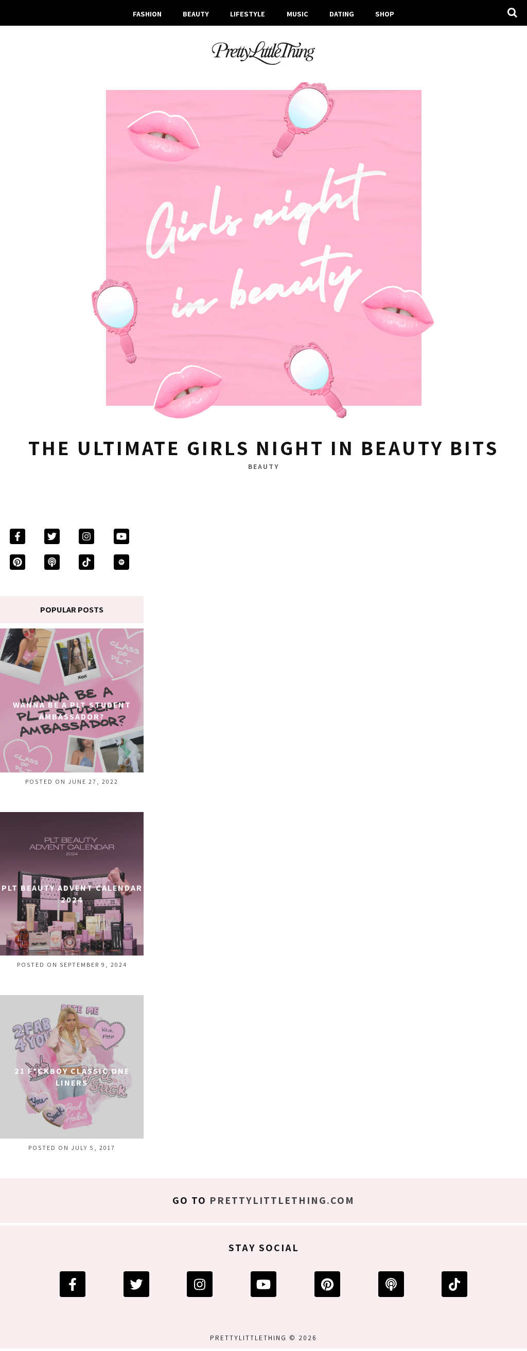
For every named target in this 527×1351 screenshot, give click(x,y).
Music (297, 14)
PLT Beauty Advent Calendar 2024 (72, 893)
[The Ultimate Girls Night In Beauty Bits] (263, 250)
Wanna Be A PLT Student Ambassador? (72, 710)
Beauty (196, 14)
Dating (341, 14)
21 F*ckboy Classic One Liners (72, 1077)
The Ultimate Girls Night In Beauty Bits (263, 447)
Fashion (147, 14)
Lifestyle (247, 14)
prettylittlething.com (282, 1200)
